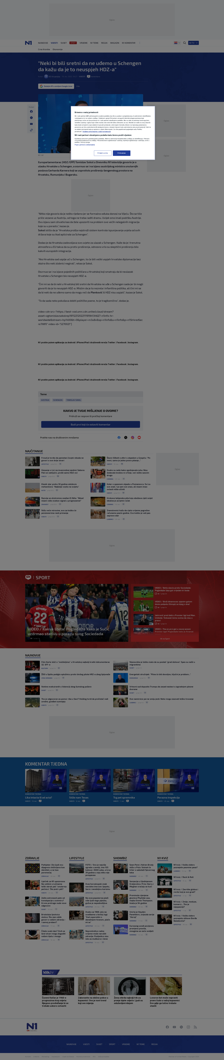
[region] (113, 133)
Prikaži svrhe (102, 153)
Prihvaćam (122, 153)
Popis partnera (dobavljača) (85, 145)
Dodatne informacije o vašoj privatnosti (97, 131)
